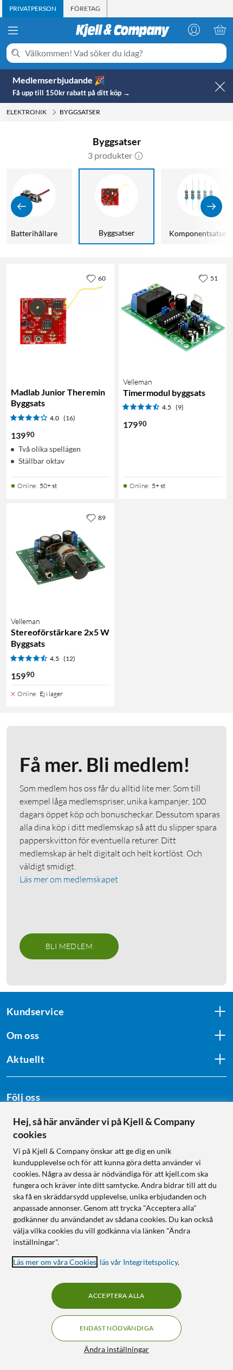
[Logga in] (194, 30)
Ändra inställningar (116, 1349)
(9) (180, 407)
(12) (69, 658)
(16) (69, 418)
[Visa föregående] (22, 206)
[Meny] (13, 30)
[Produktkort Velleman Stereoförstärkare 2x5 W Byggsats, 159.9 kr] (60, 557)
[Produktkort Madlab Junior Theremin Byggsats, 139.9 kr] (60, 318)
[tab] (32, 8)
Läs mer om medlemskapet (69, 879)
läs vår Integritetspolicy (139, 1262)
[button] (138, 155)
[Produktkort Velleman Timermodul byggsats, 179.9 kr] (172, 318)
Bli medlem (69, 946)
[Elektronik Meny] (54, 112)
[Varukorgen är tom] (220, 30)
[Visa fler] (211, 206)
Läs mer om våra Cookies (54, 1262)
